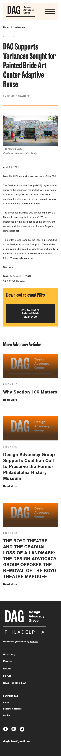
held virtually (31, 217)
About (6, 702)
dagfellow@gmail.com (17, 741)
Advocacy (20, 27)
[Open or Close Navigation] (50, 11)
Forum (7, 675)
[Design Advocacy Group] (20, 16)
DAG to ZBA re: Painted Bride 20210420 (30, 313)
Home (6, 27)
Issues (7, 668)
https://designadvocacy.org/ (19, 258)
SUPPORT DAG (10, 696)
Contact (7, 715)
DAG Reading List (14, 683)
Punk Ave (34, 641)
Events (7, 661)
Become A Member (12, 708)
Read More (10, 399)
